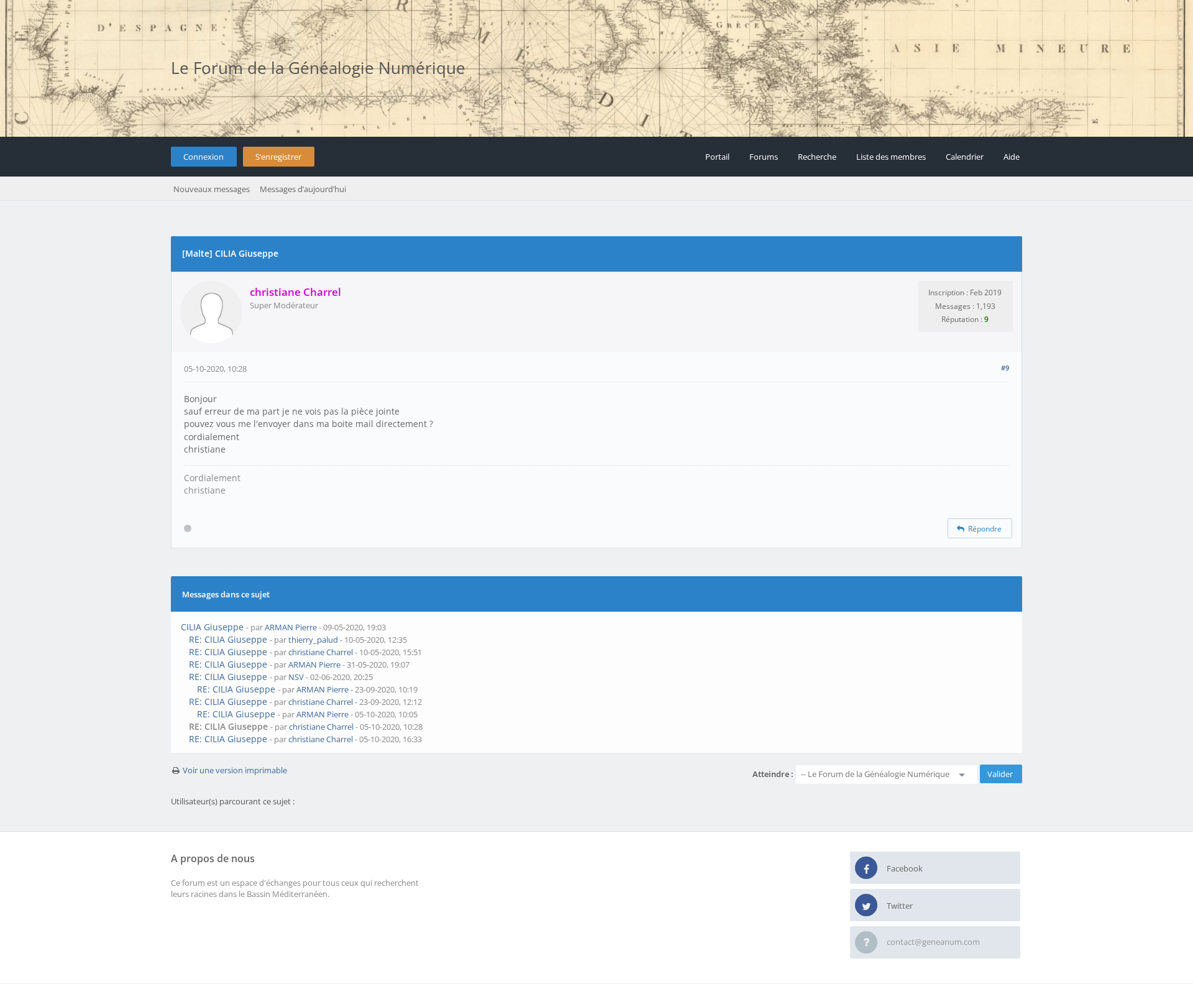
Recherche (817, 156)
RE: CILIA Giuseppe (228, 639)
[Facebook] (866, 868)
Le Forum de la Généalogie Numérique (318, 68)
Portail (717, 156)
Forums (763, 156)
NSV (296, 677)
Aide (1011, 156)
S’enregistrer (278, 156)
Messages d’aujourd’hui (303, 189)
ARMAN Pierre (291, 627)
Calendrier (965, 156)
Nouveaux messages (211, 189)
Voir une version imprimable (235, 770)
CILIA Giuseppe (212, 627)
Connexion (203, 156)
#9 (1005, 367)
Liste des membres (891, 156)
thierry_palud (313, 639)
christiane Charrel (320, 652)
